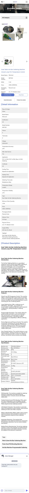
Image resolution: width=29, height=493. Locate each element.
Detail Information (8, 100)
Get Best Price (7, 94)
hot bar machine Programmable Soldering (14, 447)
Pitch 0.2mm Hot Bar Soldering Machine (14, 440)
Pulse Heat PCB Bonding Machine (12, 444)
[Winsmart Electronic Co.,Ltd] (15, 2)
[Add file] (2, 490)
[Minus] (27, 456)
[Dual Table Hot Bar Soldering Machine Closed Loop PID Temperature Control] (14, 39)
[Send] (27, 490)
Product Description (21, 100)
